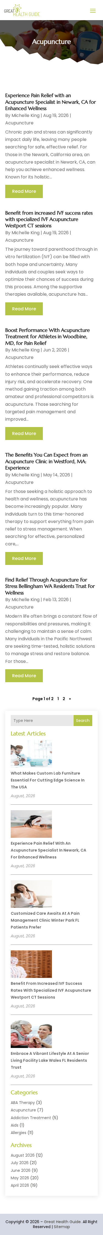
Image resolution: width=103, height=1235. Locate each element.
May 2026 (20, 1178)
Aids (14, 1125)
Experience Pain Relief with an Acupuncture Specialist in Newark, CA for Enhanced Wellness (48, 850)
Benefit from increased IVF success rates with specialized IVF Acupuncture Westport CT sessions (51, 990)
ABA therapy (23, 1102)
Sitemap (62, 1226)
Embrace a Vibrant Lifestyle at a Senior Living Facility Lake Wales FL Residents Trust (50, 1060)
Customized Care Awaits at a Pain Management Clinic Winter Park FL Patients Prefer (45, 920)
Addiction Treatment (31, 1118)
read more (24, 191)
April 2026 (20, 1185)
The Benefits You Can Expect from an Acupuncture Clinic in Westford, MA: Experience (46, 461)
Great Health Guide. (63, 1222)
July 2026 (20, 1162)
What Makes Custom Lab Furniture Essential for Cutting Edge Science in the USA (48, 780)
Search (83, 720)
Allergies (18, 1132)
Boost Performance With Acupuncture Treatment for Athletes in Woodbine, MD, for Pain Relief (47, 336)
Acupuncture (23, 1110)
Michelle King (26, 115)
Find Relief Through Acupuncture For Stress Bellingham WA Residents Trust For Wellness (50, 586)
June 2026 (20, 1170)
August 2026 (23, 1155)
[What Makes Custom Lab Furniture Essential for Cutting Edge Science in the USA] (31, 754)
